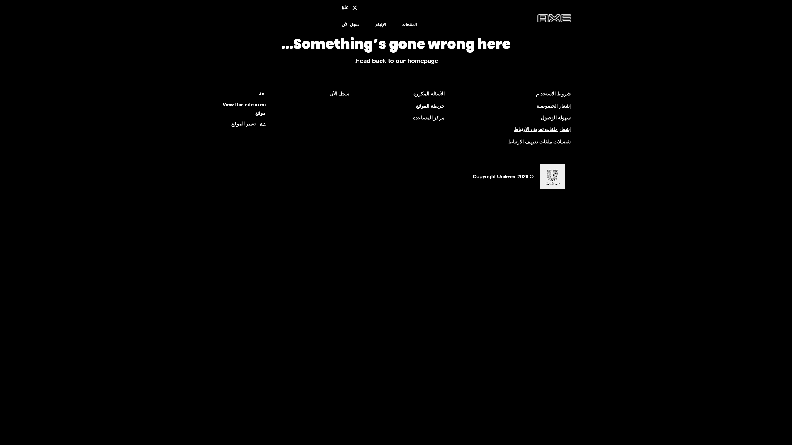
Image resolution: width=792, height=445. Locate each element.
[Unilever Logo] (552, 188)
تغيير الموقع (243, 124)
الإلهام (380, 25)
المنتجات (409, 25)
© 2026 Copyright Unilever (503, 177)
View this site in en (244, 105)
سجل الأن (351, 25)
